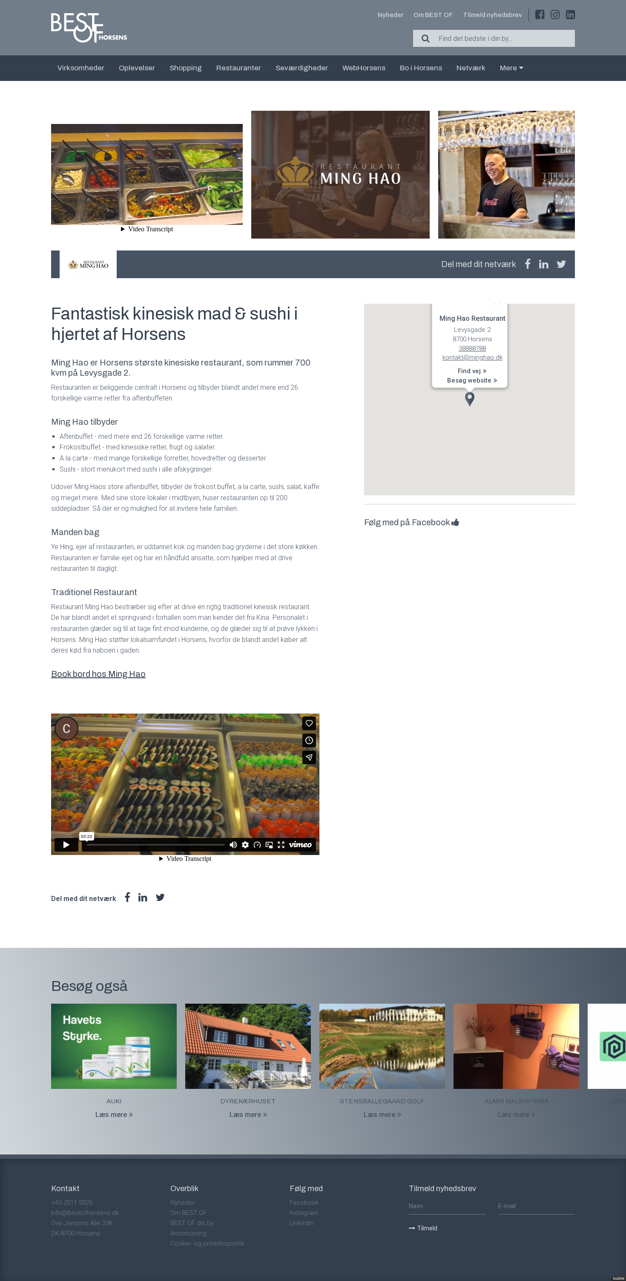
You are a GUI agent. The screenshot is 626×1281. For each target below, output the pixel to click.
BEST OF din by (192, 1223)
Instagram (304, 1213)
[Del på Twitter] (561, 264)
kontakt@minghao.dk (472, 357)
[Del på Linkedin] (543, 264)
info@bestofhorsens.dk (85, 1213)
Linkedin (301, 1223)
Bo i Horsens (421, 68)
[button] (469, 399)
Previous (51, 176)
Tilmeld (427, 1228)
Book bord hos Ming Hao (98, 674)
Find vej (469, 371)
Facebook (304, 1202)
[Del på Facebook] (528, 264)
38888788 (472, 348)
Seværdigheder (302, 68)
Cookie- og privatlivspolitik (207, 1243)
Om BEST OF (433, 15)
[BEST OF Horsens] (89, 28)
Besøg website (469, 380)
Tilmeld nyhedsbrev (492, 15)
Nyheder (390, 15)
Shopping (185, 68)
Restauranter (238, 68)
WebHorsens (363, 68)
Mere (508, 68)
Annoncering (188, 1233)
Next (575, 176)
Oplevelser (137, 68)
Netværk (471, 68)
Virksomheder (80, 68)
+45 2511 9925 (71, 1202)
